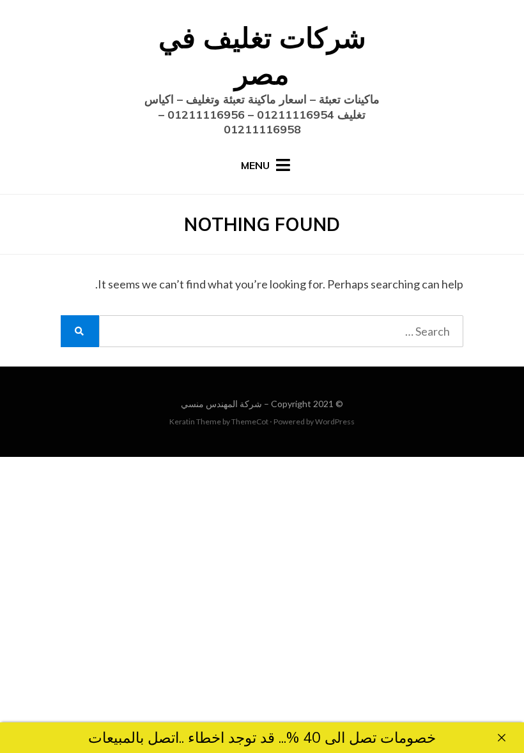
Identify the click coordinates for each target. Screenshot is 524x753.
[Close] (501, 738)
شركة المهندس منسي (221, 403)
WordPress (335, 421)
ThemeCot (249, 421)
